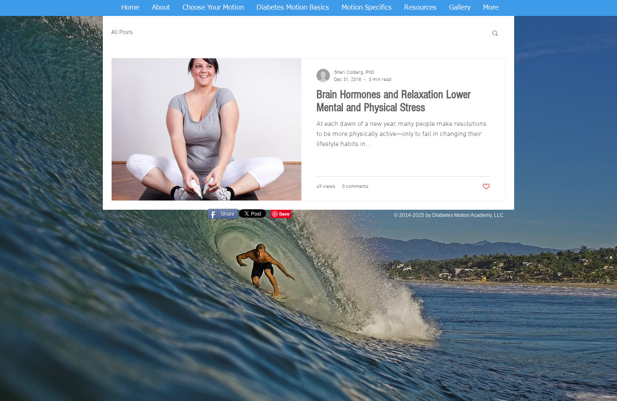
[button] (495, 33)
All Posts (122, 32)
